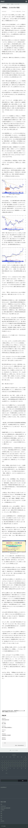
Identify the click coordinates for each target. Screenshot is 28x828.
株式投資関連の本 (3, 787)
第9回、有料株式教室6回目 (19, 745)
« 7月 (6, 773)
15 (25, 763)
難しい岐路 (4, 723)
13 (17, 763)
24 (6, 768)
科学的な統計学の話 (5, 719)
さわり (3, 731)
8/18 (1, 817)
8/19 (1, 815)
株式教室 (19, 11)
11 (10, 763)
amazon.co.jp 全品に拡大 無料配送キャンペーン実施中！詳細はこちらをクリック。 (13, 711)
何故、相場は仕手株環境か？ (7, 727)
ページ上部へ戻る (26, 826)
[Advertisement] (14, 695)
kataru (24, 11)
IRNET (3, 1)
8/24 (1, 804)
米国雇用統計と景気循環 (6, 735)
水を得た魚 (2, 809)
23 (2, 768)
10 (6, 763)
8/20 (1, 813)
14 (21, 763)
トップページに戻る (14, 750)
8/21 (1, 811)
